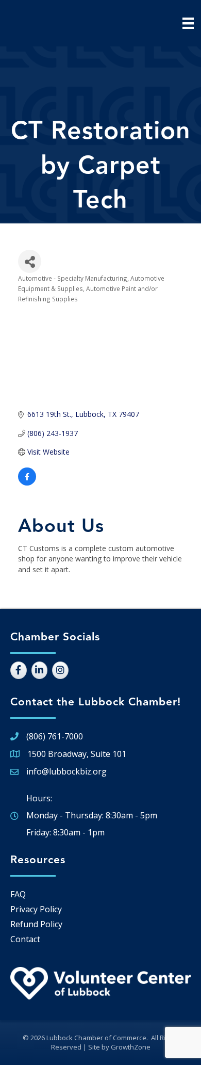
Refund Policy (36, 924)
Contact (25, 939)
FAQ (18, 894)
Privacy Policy (36, 909)
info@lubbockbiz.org (66, 771)
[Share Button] (29, 261)
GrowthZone (130, 1047)
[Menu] (188, 23)
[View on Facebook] (27, 483)
